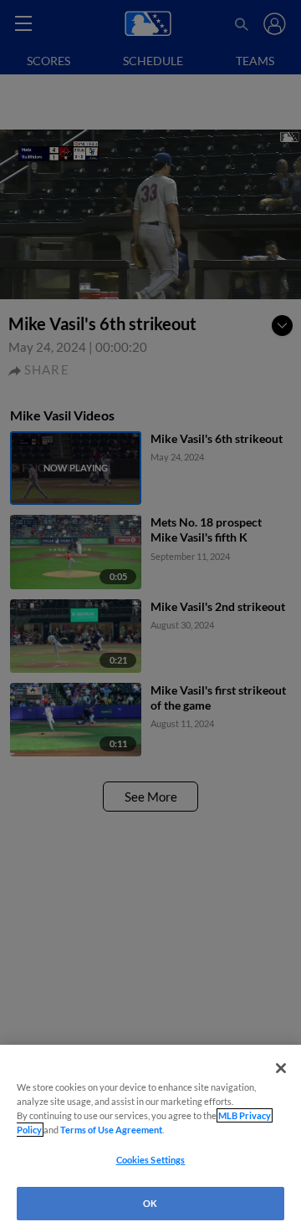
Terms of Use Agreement (111, 1129)
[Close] (281, 1068)
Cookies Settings (151, 1159)
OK (150, 1203)
